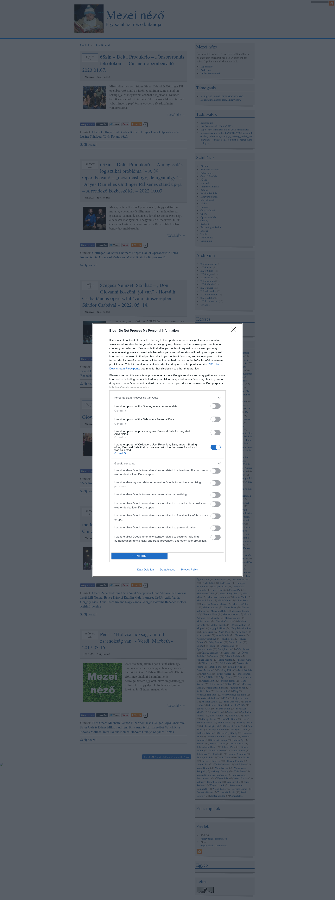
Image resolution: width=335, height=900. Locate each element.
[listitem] (167, 397)
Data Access (167, 569)
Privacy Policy (189, 569)
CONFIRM (139, 556)
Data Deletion (145, 569)
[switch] (216, 406)
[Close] (234, 331)
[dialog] (167, 450)
